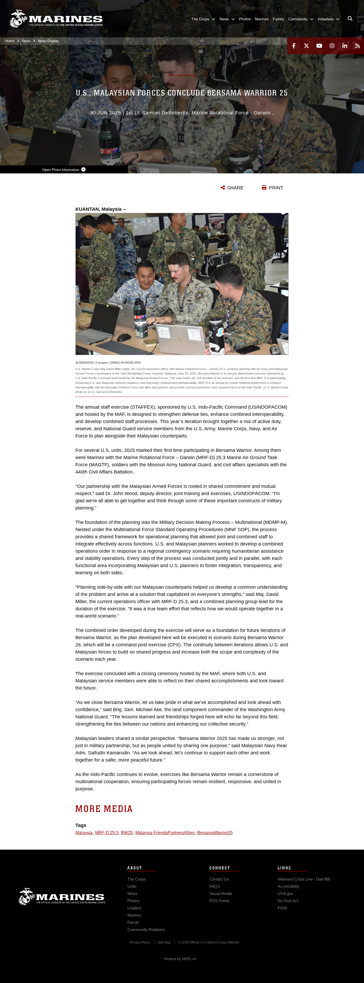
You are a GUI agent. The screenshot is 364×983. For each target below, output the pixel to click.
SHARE (235, 187)
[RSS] (357, 45)
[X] (306, 45)
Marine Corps (62, 896)
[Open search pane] (350, 18)
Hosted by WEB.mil (180, 959)
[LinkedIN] (344, 45)
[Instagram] (332, 45)
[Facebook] (293, 45)
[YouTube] (319, 45)
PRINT (276, 187)
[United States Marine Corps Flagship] (56, 19)
